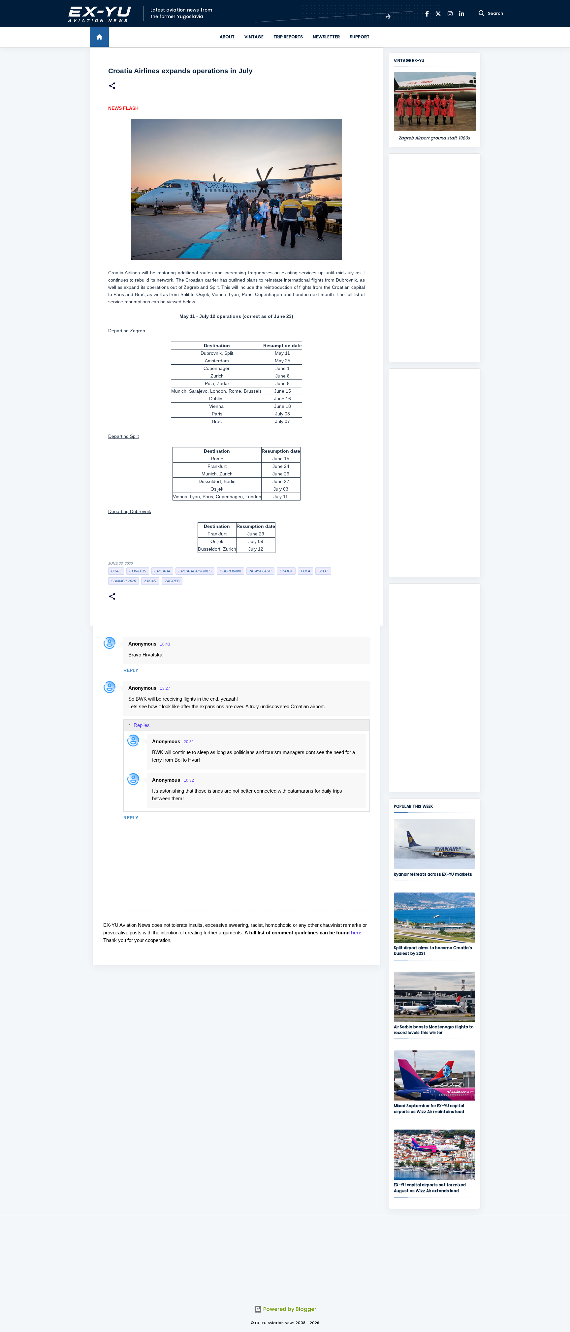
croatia (162, 571)
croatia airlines (194, 571)
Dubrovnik (230, 571)
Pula (305, 571)
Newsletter (326, 37)
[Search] (482, 13)
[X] (438, 13)
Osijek (286, 571)
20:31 (189, 742)
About (227, 37)
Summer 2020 (123, 581)
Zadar (150, 581)
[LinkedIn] (461, 13)
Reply (130, 670)
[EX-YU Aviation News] (98, 14)
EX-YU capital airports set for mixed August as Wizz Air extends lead (430, 1187)
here (356, 932)
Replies (142, 725)
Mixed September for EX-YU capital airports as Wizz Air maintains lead (429, 1108)
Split (323, 571)
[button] (112, 86)
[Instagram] (450, 13)
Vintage (254, 37)
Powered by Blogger (289, 1309)
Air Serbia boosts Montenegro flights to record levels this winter (434, 1029)
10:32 (189, 780)
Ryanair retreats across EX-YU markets (433, 874)
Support (359, 37)
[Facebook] (427, 13)
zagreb (172, 581)
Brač (116, 571)
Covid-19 (137, 571)
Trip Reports (288, 37)
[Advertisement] (434, 258)
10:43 (165, 644)
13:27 (165, 688)
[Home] (99, 37)
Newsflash (260, 571)
